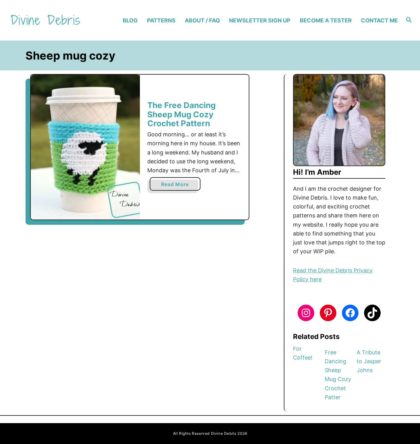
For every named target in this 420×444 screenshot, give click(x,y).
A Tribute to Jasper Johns (369, 361)
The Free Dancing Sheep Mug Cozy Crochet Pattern (181, 114)
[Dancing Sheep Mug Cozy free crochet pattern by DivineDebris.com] (85, 147)
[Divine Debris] (55, 20)
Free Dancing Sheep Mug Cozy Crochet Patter (338, 374)
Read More (177, 186)
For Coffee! (302, 353)
